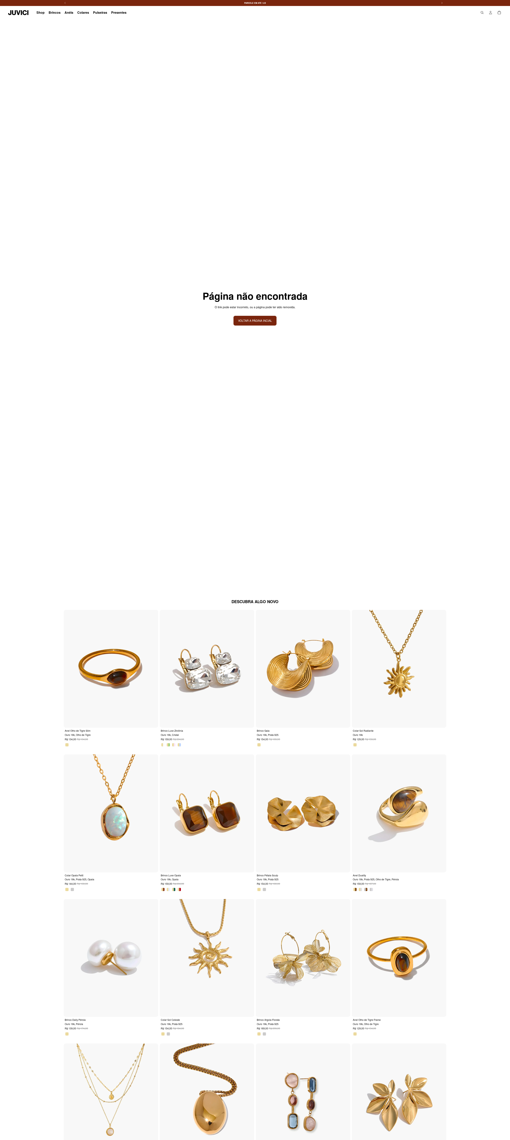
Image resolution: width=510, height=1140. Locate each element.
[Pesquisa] (482, 12)
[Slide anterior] (70, 668)
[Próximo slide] (152, 668)
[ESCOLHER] (152, 721)
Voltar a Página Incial (255, 321)
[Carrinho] (499, 12)
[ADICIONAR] (344, 721)
